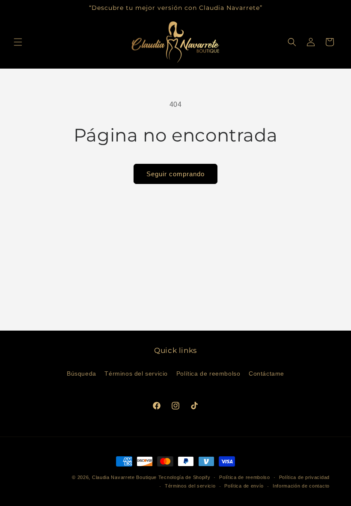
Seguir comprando (175, 174)
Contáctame (266, 373)
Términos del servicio (136, 373)
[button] (18, 42)
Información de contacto (301, 485)
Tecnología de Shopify (184, 477)
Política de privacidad (304, 477)
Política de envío (244, 485)
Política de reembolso (208, 373)
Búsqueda (81, 373)
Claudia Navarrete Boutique (124, 477)
